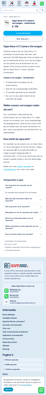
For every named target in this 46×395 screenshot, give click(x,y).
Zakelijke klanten (10, 318)
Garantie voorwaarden (12, 325)
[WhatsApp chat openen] (41, 390)
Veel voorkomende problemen (15, 332)
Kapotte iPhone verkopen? (14, 321)
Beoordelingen (9, 314)
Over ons (6, 328)
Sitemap (6, 349)
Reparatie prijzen (10, 342)
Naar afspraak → (23, 39)
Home (5, 17)
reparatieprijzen (9, 169)
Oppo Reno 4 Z (14, 17)
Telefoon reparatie (12, 369)
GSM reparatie (11, 364)
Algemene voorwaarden (13, 335)
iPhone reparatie (11, 360)
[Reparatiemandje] (42, 10)
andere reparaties (24, 166)
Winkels (6, 346)
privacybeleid (26, 385)
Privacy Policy (8, 339)
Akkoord (8, 389)
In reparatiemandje (23, 33)
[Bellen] (42, 3)
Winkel (5, 374)
